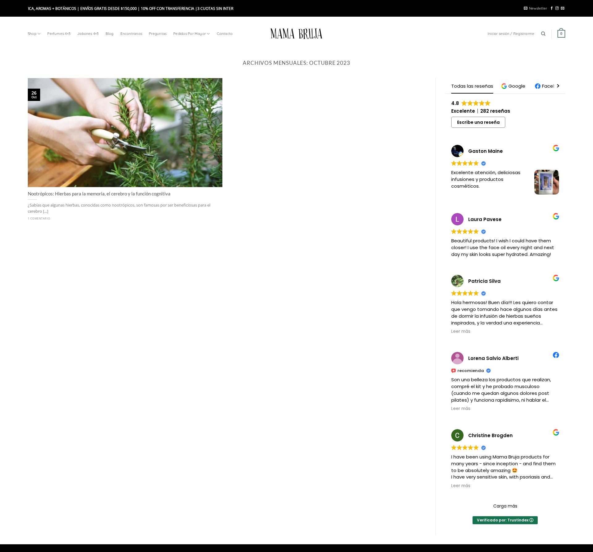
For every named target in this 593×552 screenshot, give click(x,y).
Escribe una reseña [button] (478, 122)
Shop (32, 33)
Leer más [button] (460, 331)
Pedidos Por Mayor (189, 33)
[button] (514, 86)
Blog (110, 33)
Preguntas (157, 33)
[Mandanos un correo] (562, 8)
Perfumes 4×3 (58, 33)
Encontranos (131, 33)
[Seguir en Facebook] (551, 8)
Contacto (225, 33)
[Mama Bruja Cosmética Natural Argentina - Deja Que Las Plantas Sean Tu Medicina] (296, 33)
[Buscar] (543, 34)
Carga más (505, 506)
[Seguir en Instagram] (557, 8)
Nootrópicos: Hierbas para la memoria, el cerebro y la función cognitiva (99, 193)
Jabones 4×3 (88, 33)
